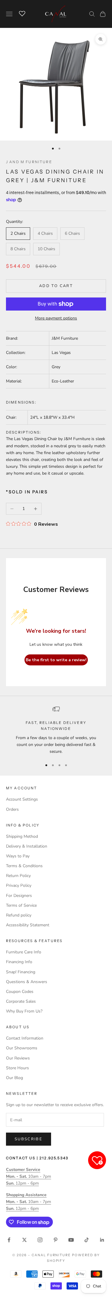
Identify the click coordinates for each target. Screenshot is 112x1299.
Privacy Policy (18, 885)
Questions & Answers (26, 982)
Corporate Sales (21, 1001)
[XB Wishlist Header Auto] (22, 13)
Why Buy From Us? (24, 1011)
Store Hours (17, 1068)
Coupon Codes (19, 991)
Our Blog (14, 1078)
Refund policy (18, 915)
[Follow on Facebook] (9, 1240)
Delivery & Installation (26, 846)
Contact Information (24, 1038)
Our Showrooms (21, 1048)
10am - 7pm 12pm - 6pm (28, 1176)
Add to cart (56, 286)
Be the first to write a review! (56, 660)
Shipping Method (22, 836)
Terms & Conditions (24, 866)
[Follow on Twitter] (24, 1240)
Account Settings (22, 799)
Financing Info (19, 962)
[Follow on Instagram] (40, 1240)
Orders (12, 809)
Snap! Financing (20, 972)
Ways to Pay (18, 856)
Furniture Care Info (23, 952)
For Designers (19, 895)
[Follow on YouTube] (71, 1240)
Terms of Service (21, 905)
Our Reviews (18, 1058)
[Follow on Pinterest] (56, 1240)
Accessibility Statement (27, 925)
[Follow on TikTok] (87, 1240)
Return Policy (18, 875)
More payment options (56, 318)
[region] (56, 730)
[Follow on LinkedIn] (102, 1240)
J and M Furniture (29, 162)
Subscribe (28, 1139)
